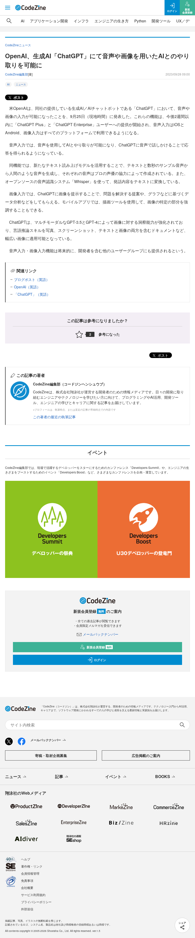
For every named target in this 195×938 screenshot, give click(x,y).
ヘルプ (25, 859)
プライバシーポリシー (36, 902)
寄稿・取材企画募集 (51, 755)
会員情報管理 (30, 873)
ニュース (21, 84)
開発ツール (161, 20)
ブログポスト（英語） (32, 279)
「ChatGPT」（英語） (32, 294)
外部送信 (27, 909)
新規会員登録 (99, 647)
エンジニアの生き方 (111, 20)
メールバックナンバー (100, 634)
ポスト (18, 97)
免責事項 (27, 880)
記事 (59, 776)
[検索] (9, 21)
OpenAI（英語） (27, 286)
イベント (113, 776)
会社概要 (27, 887)
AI (22, 20)
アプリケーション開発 (49, 20)
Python (140, 20)
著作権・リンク (31, 866)
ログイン (100, 660)
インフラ (81, 20)
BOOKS (162, 776)
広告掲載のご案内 (146, 755)
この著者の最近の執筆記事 (54, 416)
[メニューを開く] (7, 7)
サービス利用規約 (33, 894)
